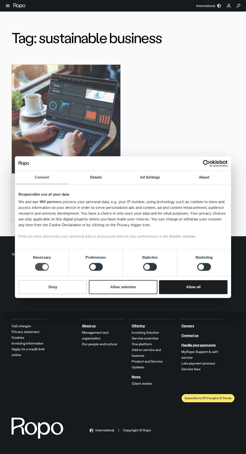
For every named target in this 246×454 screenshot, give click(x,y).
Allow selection (123, 287)
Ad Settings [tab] (150, 177)
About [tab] (204, 177)
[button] (8, 5)
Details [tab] (96, 177)
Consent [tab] (42, 177)
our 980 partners (47, 202)
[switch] (96, 267)
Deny (53, 287)
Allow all (193, 287)
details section (182, 236)
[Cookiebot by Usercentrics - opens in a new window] (206, 163)
